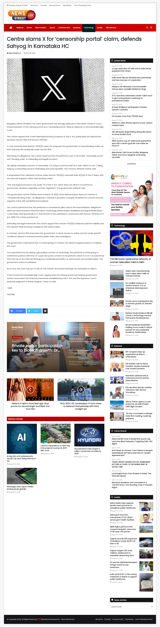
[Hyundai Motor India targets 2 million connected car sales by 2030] (89, 435)
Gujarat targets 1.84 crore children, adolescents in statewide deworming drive (122, 553)
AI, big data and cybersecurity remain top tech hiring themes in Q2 (21, 458)
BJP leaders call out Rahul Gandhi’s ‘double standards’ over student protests (138, 366)
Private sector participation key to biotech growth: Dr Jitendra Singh (37, 347)
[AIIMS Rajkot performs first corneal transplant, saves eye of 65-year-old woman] (146, 529)
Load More (131, 164)
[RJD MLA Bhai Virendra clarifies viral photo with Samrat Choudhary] (117, 392)
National (19, 27)
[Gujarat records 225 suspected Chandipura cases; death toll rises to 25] (146, 542)
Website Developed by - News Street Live (57, 619)
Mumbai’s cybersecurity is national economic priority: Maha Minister (137, 378)
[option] (55, 347)
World (29, 27)
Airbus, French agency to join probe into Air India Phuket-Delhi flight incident (138, 404)
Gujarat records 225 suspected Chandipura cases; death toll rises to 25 (123, 541)
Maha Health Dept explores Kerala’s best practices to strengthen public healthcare (123, 505)
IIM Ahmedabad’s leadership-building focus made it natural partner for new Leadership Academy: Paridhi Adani (139, 328)
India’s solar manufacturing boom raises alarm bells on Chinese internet (138, 273)
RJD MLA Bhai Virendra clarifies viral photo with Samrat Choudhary (139, 390)
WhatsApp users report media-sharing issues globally (20, 487)
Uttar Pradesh (40, 27)
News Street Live (14, 53)
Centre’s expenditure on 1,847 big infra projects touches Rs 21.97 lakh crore (55, 448)
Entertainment (64, 27)
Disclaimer (67, 5)
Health (99, 27)
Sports (52, 27)
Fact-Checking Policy (82, 5)
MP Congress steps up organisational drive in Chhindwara (135, 354)
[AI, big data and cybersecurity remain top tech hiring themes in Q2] (22, 439)
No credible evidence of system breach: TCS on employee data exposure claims (137, 287)
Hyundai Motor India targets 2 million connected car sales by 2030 (87, 451)
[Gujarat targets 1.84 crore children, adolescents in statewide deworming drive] (146, 554)
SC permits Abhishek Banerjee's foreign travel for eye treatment (123, 564)
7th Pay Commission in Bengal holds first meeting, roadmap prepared (139, 416)
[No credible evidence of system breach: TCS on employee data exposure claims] (117, 290)
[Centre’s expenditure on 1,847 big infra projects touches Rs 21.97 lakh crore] (56, 433)
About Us (34, 5)
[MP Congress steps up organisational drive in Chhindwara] (117, 354)
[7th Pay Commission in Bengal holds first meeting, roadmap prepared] (117, 416)
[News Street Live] (22, 15)
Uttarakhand (111, 27)
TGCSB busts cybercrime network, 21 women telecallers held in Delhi (130, 260)
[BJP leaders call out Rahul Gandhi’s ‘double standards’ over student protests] (117, 367)
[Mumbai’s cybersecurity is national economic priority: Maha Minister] (117, 379)
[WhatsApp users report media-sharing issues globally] (22, 476)
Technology (89, 27)
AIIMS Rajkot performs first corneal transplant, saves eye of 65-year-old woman (123, 529)
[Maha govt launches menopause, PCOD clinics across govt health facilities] (146, 518)
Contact (43, 5)
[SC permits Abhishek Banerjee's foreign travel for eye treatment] (146, 566)
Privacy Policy (54, 5)
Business (76, 27)
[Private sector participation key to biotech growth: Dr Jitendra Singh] (117, 303)
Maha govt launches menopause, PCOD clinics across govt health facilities (122, 517)
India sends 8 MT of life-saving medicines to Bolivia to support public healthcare (123, 576)
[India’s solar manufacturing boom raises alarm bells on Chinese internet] (117, 275)
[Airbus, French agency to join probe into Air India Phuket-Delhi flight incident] (117, 405)
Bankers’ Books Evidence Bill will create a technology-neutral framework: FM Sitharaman (139, 315)
